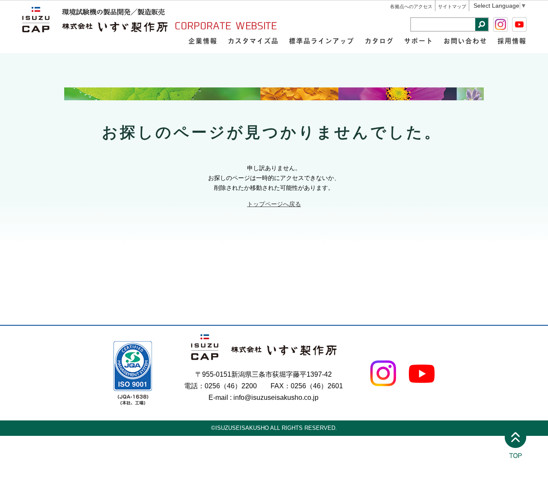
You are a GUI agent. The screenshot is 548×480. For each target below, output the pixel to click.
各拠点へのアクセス (411, 6)
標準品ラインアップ (321, 40)
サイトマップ (452, 6)
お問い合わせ (465, 40)
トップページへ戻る (274, 204)
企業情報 (202, 40)
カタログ (379, 40)
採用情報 (512, 40)
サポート (418, 40)
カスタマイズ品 (253, 40)
